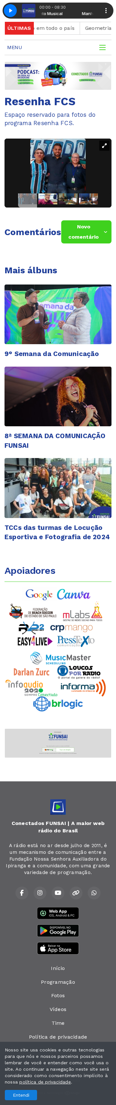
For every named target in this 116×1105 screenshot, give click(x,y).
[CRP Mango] (71, 628)
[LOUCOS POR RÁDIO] (79, 671)
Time (58, 1023)
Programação (58, 982)
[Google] (39, 594)
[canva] (73, 594)
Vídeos (58, 1009)
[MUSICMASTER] (60, 657)
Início (58, 968)
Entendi (21, 1095)
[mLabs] (83, 611)
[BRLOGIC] (58, 703)
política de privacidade (45, 1081)
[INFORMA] (83, 687)
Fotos (58, 995)
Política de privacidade (58, 1037)
